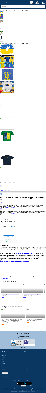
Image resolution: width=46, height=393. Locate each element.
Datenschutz (18, 385)
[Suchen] (43, 6)
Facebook (25, 373)
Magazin (25, 371)
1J (16, 226)
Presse (3, 359)
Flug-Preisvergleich (27, 353)
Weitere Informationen (10, 207)
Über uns (3, 353)
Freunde (3, 363)
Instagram (25, 374)
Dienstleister (4, 371)
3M (12, 226)
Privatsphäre (23, 385)
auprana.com (6, 2)
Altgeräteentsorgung (6, 357)
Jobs (3, 361)
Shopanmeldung (5, 373)
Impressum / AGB (29, 385)
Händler (3, 369)
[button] (2, 2)
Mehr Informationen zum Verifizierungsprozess (14, 261)
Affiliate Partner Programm (7, 374)
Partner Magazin (5, 376)
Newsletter (26, 369)
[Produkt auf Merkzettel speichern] (1, 186)
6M (14, 226)
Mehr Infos (23, 347)
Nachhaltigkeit (4, 355)
